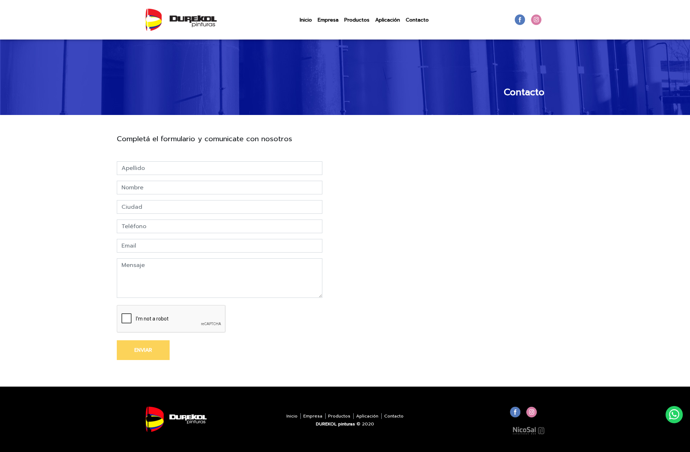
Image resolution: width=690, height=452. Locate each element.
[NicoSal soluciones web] (528, 430)
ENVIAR (143, 350)
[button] (356, 20)
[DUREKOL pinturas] (181, 19)
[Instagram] (536, 19)
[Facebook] (520, 19)
